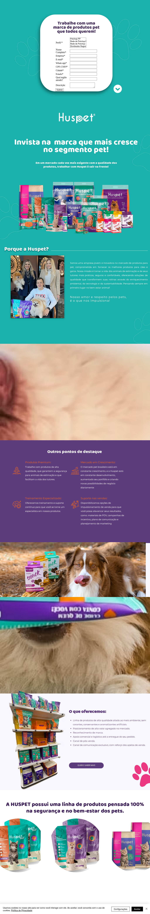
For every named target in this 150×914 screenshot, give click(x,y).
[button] (76, 845)
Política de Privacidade (21, 910)
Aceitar (137, 909)
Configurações (120, 909)
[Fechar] (146, 909)
